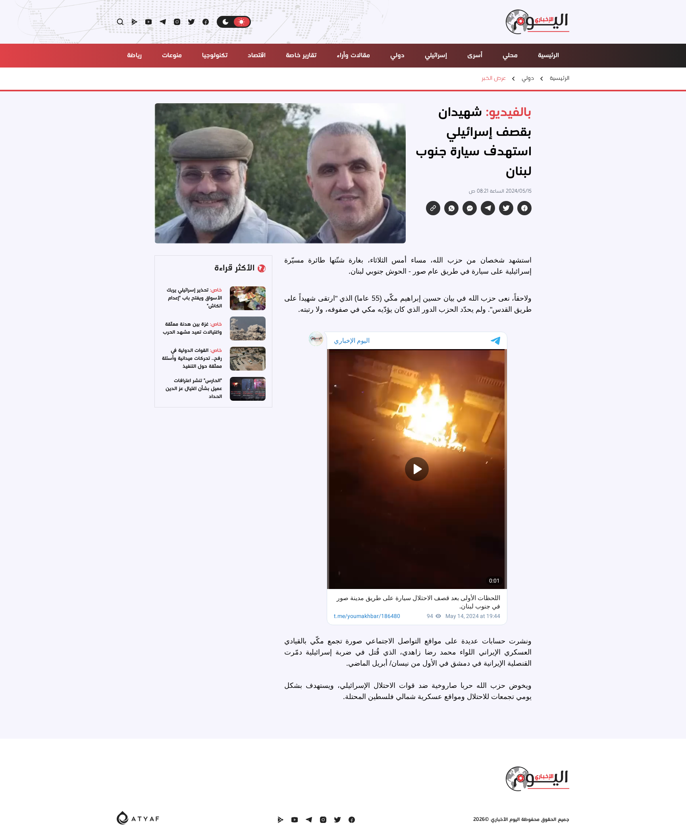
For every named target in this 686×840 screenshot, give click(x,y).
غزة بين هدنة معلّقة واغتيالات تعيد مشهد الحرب (192, 328)
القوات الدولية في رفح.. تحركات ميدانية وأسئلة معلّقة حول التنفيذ (192, 358)
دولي (528, 78)
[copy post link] (433, 208)
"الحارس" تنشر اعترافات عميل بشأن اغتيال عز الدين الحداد (194, 388)
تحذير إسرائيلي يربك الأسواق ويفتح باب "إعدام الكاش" (194, 298)
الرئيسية (559, 78)
